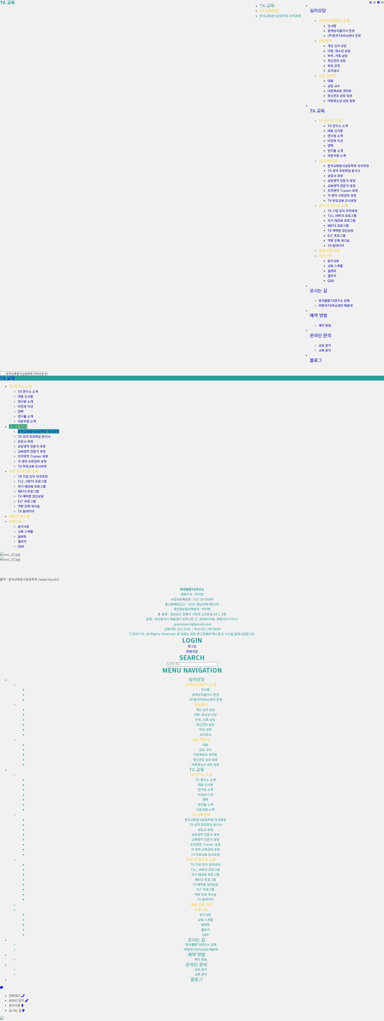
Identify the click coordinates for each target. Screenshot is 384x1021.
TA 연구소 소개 (28, 391)
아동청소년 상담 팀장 (205, 764)
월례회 (22, 536)
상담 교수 (205, 749)
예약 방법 (201, 959)
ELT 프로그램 (27, 501)
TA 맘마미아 (26, 511)
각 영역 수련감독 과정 (32, 461)
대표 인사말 (25, 396)
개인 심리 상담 (205, 709)
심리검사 (205, 734)
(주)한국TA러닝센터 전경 (205, 699)
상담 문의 (201, 969)
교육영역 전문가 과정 (32, 451)
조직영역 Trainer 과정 (33, 456)
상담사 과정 (25, 441)
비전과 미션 (25, 406)
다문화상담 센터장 (205, 754)
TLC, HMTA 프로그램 (32, 481)
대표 (205, 744)
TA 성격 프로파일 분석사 (34, 436)
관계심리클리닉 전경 (205, 694)
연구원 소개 (25, 401)
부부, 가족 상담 (205, 719)
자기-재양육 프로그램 (32, 486)
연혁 (21, 411)
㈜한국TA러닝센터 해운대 (201, 949)
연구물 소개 (25, 416)
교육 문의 (201, 974)
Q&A (21, 546)
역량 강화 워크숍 (29, 506)
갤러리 (22, 541)
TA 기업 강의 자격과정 (33, 476)
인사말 (205, 689)
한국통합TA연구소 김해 (201, 944)
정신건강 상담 (205, 724)
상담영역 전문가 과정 (32, 446)
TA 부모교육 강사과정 (32, 466)
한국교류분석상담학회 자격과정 (280, 16)
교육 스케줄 (25, 531)
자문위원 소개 (27, 421)
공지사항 (23, 526)
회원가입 (192, 651)
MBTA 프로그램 (28, 491)
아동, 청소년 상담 (205, 714)
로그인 (192, 646)
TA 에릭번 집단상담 (31, 496)
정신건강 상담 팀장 (205, 759)
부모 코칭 (205, 729)
